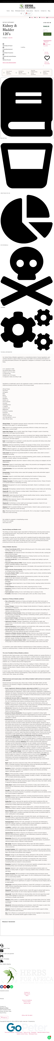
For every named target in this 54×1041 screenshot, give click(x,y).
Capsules (10, 37)
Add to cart (47, 34)
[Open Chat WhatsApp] (49, 1037)
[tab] (27, 108)
